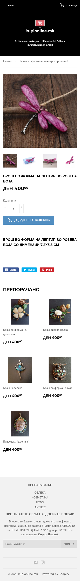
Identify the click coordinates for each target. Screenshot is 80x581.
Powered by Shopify (55, 573)
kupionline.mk (28, 573)
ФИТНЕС (40, 507)
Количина (9, 200)
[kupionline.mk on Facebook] (35, 563)
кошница (71, 5)
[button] (40, 259)
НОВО (40, 502)
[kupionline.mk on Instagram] (43, 563)
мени (11, 5)
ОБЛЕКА (40, 492)
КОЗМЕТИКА (40, 497)
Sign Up (69, 544)
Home (7, 61)
